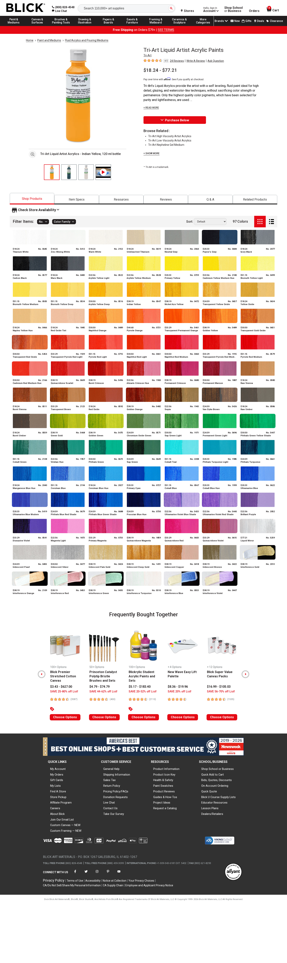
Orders (254, 11)
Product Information (166, 769)
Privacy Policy (53, 880)
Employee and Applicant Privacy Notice (149, 885)
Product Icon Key (164, 774)
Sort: (189, 221)
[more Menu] (203, 26)
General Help (111, 769)
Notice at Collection (114, 880)
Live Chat (109, 802)
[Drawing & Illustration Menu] (84, 26)
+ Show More (152, 153)
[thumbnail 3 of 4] (86, 172)
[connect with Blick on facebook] (75, 874)
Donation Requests (115, 797)
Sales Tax (109, 780)
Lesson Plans (209, 808)
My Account (58, 769)
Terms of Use (75, 880)
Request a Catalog (165, 808)
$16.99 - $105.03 (219, 686)
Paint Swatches (163, 786)
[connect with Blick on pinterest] (108, 874)
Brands (219, 20)
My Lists (55, 786)
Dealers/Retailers (212, 814)
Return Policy (111, 786)
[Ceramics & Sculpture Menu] (179, 26)
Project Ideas (161, 802)
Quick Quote (209, 791)
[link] (59, 11)
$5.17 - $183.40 (140, 686)
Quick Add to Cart (212, 774)
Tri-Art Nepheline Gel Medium (166, 144)
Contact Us (110, 808)
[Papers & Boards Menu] (108, 26)
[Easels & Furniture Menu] (132, 26)
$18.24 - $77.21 (160, 70)
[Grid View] (260, 221)
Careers (55, 808)
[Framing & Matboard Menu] (155, 26)
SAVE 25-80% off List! (64, 691)
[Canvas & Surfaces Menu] (37, 26)
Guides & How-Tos (165, 797)
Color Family (62, 221)
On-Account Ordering (214, 786)
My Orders (56, 774)
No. (41, 221)
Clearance (276, 20)
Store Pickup (58, 797)
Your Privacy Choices (141, 880)
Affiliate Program (61, 802)
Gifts (248, 20)
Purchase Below (177, 120)
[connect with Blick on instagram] (97, 874)
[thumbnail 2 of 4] (69, 172)
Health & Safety (163, 780)
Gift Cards (56, 780)
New (237, 20)
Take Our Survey (113, 814)
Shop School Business (233, 9)
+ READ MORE (151, 107)
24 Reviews (177, 60)
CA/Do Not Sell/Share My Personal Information (72, 885)
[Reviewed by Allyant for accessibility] (233, 872)
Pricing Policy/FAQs (115, 791)
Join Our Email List (62, 819)
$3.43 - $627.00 (61, 686)
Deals (260, 20)
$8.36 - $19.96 (178, 686)
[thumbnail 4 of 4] (103, 172)
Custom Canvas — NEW (65, 825)
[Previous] (41, 674)
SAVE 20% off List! (179, 691)
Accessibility (93, 880)
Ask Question (216, 60)
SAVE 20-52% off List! (143, 691)
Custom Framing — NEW (65, 830)
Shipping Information (116, 774)
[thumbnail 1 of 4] (52, 172)
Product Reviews (164, 791)
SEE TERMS (166, 30)
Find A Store (58, 791)
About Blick (57, 814)
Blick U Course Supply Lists (218, 797)
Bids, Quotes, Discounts (216, 780)
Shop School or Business (217, 769)
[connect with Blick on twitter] (86, 874)
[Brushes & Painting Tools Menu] (61, 26)
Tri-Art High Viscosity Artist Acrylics (169, 136)
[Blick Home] (25, 8)
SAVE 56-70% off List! (221, 691)
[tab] (32, 198)
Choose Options (65, 717)
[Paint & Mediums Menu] (13, 26)
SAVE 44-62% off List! (103, 691)
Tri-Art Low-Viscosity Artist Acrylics (169, 140)
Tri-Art (148, 55)
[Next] (245, 674)
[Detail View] (271, 221)
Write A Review (195, 60)
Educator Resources (214, 802)
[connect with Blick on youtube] (119, 874)
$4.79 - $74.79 (99, 686)
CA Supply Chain (113, 885)
